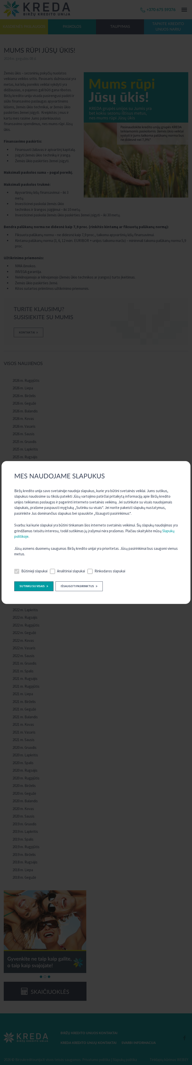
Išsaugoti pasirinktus (77, 586)
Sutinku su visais (32, 586)
